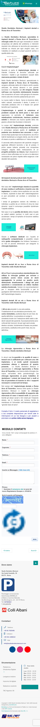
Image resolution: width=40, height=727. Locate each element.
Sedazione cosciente (10, 686)
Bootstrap (4, 707)
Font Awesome (6, 711)
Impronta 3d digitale (9, 681)
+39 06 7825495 (9, 630)
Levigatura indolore (9, 677)
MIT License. (8, 709)
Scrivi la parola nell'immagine (12, 495)
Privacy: (5, 487)
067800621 (8, 602)
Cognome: (6, 447)
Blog (24, 687)
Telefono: (6, 455)
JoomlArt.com (13, 705)
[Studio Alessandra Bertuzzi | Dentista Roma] (10, 3)
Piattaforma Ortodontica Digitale (9, 668)
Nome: (5, 440)
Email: (4, 462)
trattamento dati (17, 489)
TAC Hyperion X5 (8, 691)
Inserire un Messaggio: (16, 470)
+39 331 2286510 (9, 637)
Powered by (11, 716)
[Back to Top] (35, 563)
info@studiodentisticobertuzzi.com (15, 643)
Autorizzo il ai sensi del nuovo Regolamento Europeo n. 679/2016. (17, 490)
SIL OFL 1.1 (24, 711)
